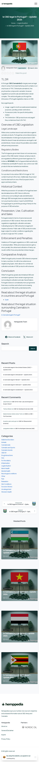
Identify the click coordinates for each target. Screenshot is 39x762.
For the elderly (6, 461)
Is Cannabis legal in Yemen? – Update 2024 (16, 380)
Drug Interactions (7, 455)
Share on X (29, 337)
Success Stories (6, 487)
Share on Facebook (14, 337)
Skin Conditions (6, 484)
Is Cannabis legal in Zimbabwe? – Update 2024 (17, 375)
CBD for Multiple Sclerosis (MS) (23, 409)
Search (5, 343)
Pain (2, 479)
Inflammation (5, 463)
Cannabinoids (5, 445)
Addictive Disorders (7, 440)
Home (13, 23)
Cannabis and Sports (8, 448)
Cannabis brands (7, 450)
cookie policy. (11, 758)
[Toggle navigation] (36, 3)
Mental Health (5, 471)
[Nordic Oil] (29, 727)
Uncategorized (6, 489)
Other (3, 476)
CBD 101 (3, 453)
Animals (3, 442)
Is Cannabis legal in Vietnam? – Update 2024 (17, 385)
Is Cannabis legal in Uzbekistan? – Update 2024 (18, 390)
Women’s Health (6, 492)
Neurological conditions (9, 474)
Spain (7, 300)
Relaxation (4, 481)
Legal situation (22, 23)
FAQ (2, 458)
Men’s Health (5, 468)
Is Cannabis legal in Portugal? (10, 315)
